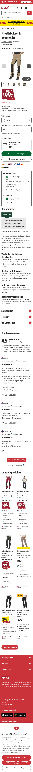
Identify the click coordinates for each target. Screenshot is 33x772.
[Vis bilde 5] (24, 84)
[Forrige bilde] (4, 66)
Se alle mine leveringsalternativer (15, 190)
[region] (16, 747)
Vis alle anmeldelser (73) (16, 460)
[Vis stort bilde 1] (16, 66)
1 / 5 (25, 79)
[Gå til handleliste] (21, 8)
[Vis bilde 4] (19, 84)
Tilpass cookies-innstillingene (16, 768)
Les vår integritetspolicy (13, 752)
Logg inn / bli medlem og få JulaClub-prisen (14, 110)
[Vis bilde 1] (3, 84)
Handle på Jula (7, 658)
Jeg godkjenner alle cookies (16, 757)
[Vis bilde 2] (9, 84)
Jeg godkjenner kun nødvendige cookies (16, 762)
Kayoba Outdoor (6, 42)
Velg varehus (8, 17)
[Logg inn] (17, 8)
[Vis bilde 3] (14, 84)
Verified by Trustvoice (15, 465)
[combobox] (16, 13)
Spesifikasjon (7, 310)
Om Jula (4, 664)
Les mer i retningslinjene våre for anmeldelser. (17, 351)
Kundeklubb (6, 670)
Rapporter (12, 395)
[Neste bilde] (29, 66)
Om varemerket (8, 322)
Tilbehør (5, 316)
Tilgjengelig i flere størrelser (6, 527)
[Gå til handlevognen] (26, 8)
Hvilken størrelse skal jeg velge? (22, 125)
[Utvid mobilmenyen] (30, 8)
